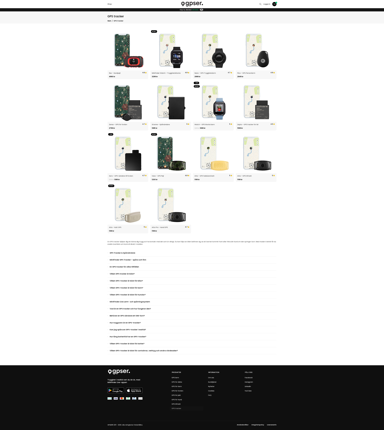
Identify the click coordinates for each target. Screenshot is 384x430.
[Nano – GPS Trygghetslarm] (213, 50)
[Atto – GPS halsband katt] (213, 152)
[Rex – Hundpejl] (128, 50)
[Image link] (119, 372)
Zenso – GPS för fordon (118, 124)
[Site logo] (192, 4)
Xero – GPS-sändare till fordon (121, 176)
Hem (109, 21)
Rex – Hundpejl (114, 73)
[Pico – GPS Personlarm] (256, 50)
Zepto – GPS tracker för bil (247, 124)
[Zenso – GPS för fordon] (128, 101)
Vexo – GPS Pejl (158, 176)
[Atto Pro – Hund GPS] (170, 204)
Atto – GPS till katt (244, 176)
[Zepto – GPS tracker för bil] (256, 101)
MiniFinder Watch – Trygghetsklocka (166, 73)
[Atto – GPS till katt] (256, 152)
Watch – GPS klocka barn (204, 124)
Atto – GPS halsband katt (204, 176)
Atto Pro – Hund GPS (160, 227)
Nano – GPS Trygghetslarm (205, 73)
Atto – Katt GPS (115, 227)
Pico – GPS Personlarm (246, 73)
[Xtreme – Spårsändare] (170, 101)
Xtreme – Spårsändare (161, 124)
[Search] (260, 4)
